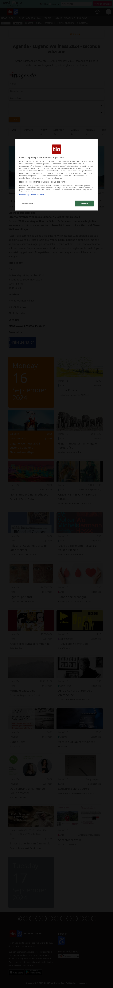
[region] (56, 175)
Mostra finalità (29, 203)
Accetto (84, 203)
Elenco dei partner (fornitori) (31, 194)
